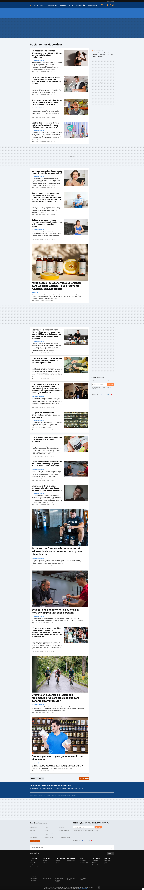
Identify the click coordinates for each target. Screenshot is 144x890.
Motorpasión (83, 860)
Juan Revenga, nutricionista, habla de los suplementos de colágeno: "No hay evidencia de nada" (47, 102)
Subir (109, 853)
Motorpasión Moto (84, 862)
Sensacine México (59, 878)
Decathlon (95, 54)
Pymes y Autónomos (107, 863)
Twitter (97, 394)
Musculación (36, 763)
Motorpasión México (83, 879)
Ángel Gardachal (40, 566)
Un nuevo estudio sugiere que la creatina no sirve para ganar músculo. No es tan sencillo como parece (46, 80)
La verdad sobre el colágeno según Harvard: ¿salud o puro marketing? (47, 172)
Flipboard (110, 5)
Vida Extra (45, 862)
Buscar (111, 847)
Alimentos (32, 830)
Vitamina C (100, 56)
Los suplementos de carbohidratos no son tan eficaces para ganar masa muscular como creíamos (47, 464)
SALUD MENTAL (92, 5)
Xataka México (33, 878)
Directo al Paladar (71, 860)
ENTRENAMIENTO (39, 5)
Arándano (102, 54)
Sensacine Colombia (57, 881)
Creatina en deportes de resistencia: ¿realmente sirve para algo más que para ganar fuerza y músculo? (55, 697)
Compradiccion (95, 864)
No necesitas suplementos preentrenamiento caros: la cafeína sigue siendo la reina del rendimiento (47, 54)
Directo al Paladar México (71, 879)
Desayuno (54, 795)
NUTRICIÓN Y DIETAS (66, 5)
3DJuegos (45, 860)
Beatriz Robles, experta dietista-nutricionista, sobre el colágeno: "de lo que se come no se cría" (46, 125)
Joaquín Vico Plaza (40, 71)
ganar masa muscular (64, 837)
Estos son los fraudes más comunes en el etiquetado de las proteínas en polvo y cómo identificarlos (57, 551)
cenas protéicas (49, 837)
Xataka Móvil (33, 862)
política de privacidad (93, 830)
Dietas (46, 830)
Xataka (32, 860)
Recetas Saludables (64, 830)
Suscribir (110, 384)
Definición (74, 795)
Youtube (107, 5)
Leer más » (53, 69)
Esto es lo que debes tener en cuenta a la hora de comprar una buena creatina (55, 611)
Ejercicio (93, 52)
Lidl (108, 54)
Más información (83, 888)
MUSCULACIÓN (80, 5)
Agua (112, 54)
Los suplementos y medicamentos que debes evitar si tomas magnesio (47, 439)
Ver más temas (35, 841)
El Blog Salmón (107, 860)
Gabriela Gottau (40, 300)
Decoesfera (94, 862)
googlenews (113, 5)
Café (94, 56)
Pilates (48, 795)
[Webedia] (110, 1)
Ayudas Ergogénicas (38, 60)
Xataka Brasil (33, 880)
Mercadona (110, 52)
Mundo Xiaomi (33, 869)
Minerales (35, 445)
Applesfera (33, 864)
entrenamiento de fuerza (64, 795)
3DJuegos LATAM (47, 878)
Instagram (102, 5)
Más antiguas (84, 778)
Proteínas (35, 292)
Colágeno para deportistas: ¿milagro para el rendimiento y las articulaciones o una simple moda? (47, 223)
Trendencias (95, 860)
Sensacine (57, 860)
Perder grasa (33, 837)
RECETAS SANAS (52, 5)
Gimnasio (100, 52)
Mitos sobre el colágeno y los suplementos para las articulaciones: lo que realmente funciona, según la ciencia (57, 285)
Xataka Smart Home (35, 866)
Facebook (105, 5)
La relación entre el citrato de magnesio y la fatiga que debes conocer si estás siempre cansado (47, 488)
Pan (105, 52)
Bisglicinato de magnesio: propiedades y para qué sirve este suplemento (46, 415)
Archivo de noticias (38, 778)
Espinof (57, 862)
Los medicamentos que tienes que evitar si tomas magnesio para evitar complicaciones (47, 360)
